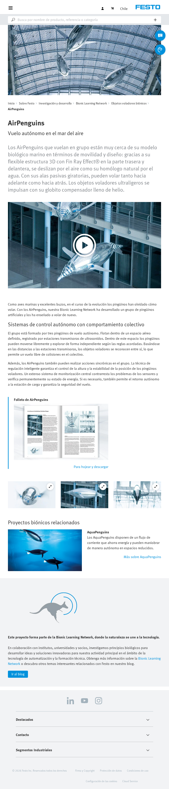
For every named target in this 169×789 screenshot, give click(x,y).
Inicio (11, 103)
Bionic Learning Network (91, 103)
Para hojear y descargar (91, 466)
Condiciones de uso (137, 770)
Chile (124, 8)
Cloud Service (130, 781)
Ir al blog (17, 674)
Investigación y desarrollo (55, 103)
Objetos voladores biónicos (129, 103)
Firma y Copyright (85, 770)
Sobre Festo (27, 103)
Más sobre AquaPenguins (142, 556)
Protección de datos (111, 770)
